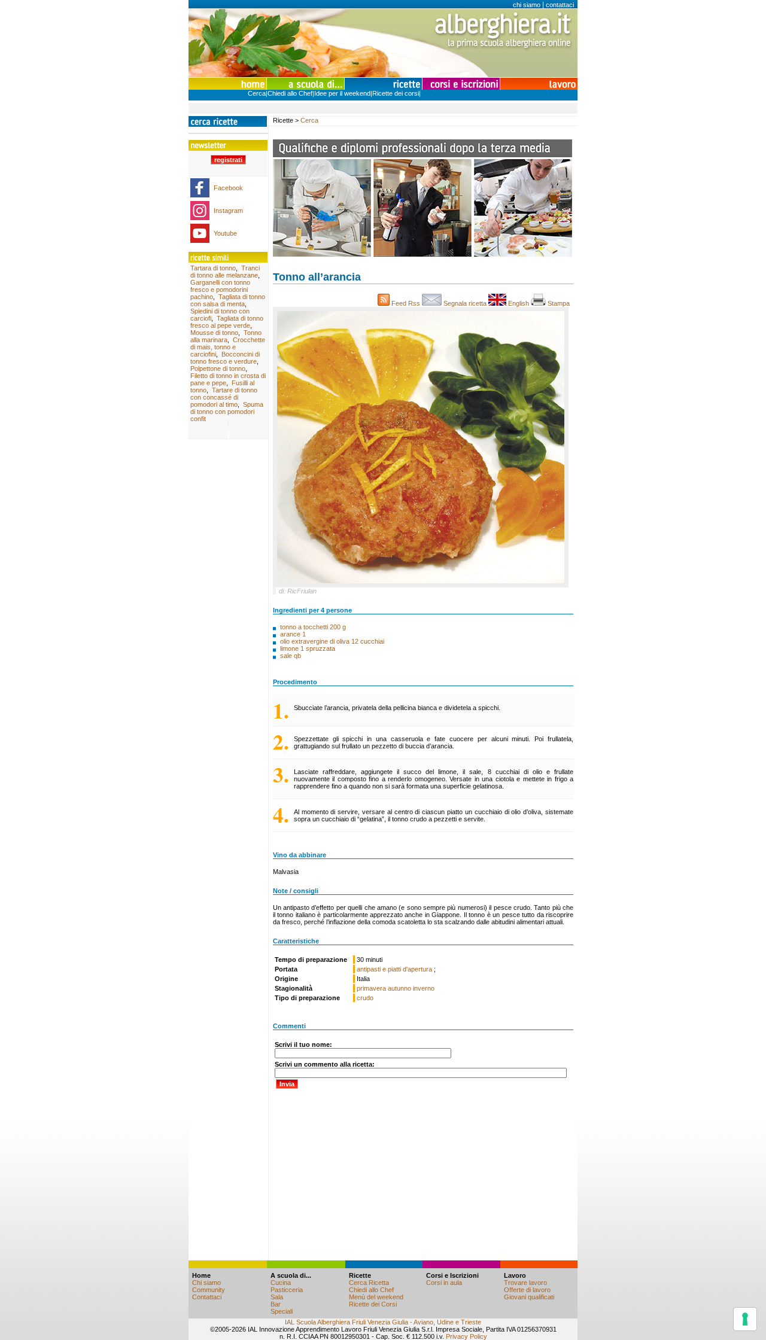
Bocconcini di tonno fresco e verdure (225, 358)
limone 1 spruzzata (307, 648)
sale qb (290, 655)
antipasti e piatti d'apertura (395, 969)
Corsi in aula (444, 1282)
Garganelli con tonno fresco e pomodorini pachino (220, 289)
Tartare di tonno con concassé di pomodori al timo (223, 397)
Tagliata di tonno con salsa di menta (227, 300)
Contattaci (206, 1297)
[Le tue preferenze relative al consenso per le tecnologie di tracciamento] (745, 1319)
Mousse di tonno (214, 332)
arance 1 (293, 634)
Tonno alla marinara (226, 336)
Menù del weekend (376, 1297)
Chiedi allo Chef (290, 93)
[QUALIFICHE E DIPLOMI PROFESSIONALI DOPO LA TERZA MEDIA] (422, 254)
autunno (399, 988)
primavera (371, 988)
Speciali (281, 1311)
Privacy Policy (466, 1336)
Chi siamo (206, 1282)
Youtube (225, 233)
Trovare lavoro (525, 1282)
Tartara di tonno (213, 268)
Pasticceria (286, 1289)
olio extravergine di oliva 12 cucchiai (332, 641)
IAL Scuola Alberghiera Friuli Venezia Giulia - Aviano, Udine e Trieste (383, 1322)
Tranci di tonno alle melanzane (225, 271)
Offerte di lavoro (527, 1289)
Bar (275, 1304)
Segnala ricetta (465, 303)
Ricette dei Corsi (373, 1304)
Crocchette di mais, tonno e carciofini (227, 347)
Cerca (257, 93)
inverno (423, 988)
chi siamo (526, 4)
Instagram (228, 210)
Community (208, 1289)
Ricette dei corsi (395, 93)
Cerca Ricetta (369, 1282)
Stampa (559, 303)
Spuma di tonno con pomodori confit (226, 411)
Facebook (228, 187)
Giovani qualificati (529, 1297)
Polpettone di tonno (217, 368)
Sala (276, 1297)
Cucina (280, 1282)
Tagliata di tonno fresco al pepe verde (226, 322)
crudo (365, 997)
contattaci (560, 4)
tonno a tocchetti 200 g (313, 627)
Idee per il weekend (342, 93)
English (518, 303)
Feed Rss (406, 303)
